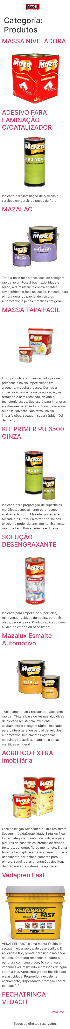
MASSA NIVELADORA (34, 41)
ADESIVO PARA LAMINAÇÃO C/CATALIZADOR (27, 120)
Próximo (60, 1012)
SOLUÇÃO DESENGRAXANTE (29, 540)
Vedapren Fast (23, 875)
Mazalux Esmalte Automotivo (27, 639)
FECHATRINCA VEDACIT (24, 998)
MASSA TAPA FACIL (31, 310)
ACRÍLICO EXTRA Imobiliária (27, 756)
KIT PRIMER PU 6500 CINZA (33, 432)
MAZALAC (17, 209)
